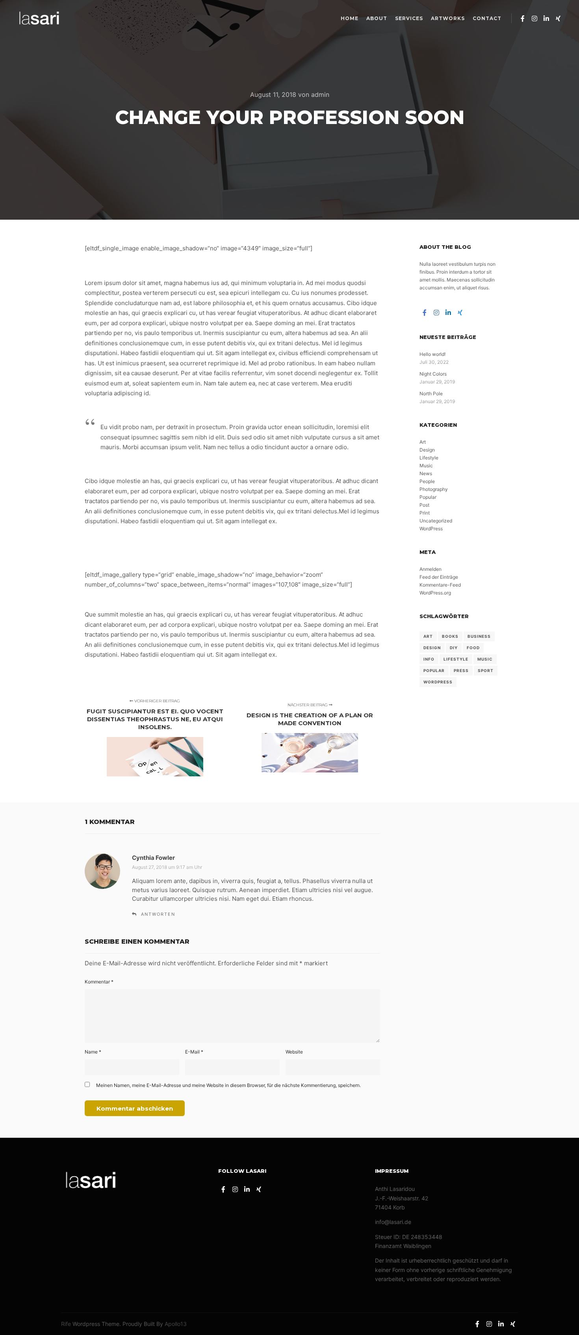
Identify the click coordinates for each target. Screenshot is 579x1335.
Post (424, 505)
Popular (427, 497)
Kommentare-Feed (440, 585)
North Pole (431, 393)
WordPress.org (435, 593)
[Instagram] (534, 18)
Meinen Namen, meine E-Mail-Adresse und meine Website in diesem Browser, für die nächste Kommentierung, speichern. (228, 1085)
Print (424, 513)
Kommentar (99, 982)
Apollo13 (176, 1323)
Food (473, 647)
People (427, 481)
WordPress (431, 528)
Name (93, 1052)
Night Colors (433, 374)
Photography (433, 489)
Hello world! (432, 354)
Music (426, 465)
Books (450, 636)
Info (428, 659)
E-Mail (194, 1052)
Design (427, 450)
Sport (486, 670)
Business (479, 636)
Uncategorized (435, 521)
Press (461, 670)
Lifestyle (428, 458)
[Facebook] (523, 18)
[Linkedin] (546, 18)
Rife (66, 1323)
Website (294, 1052)
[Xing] (558, 18)
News (425, 473)
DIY (454, 647)
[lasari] (39, 18)
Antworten (158, 914)
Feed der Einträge (438, 577)
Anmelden (430, 569)
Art (422, 442)
